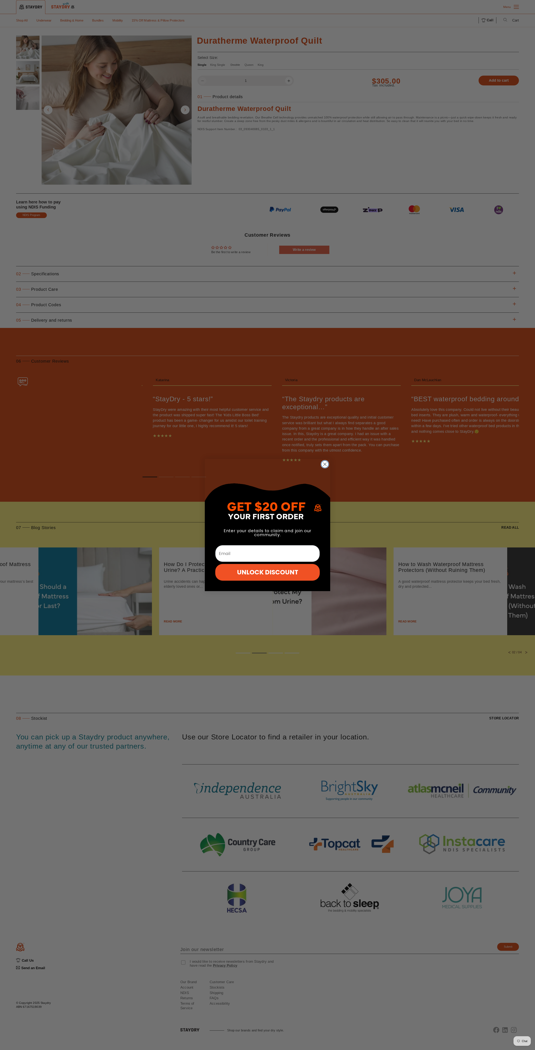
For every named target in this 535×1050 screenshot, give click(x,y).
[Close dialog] (325, 464)
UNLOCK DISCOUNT (267, 572)
